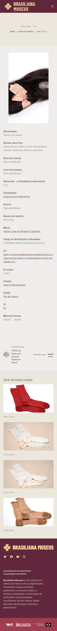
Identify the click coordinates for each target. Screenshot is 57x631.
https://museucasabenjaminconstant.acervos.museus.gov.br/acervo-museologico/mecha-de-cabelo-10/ (28, 258)
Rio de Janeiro (11, 296)
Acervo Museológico (14, 285)
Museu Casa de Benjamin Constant (21, 231)
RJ (35, 27)
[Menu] (52, 6)
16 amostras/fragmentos (16, 196)
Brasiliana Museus (24, 6)
